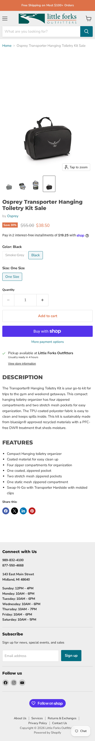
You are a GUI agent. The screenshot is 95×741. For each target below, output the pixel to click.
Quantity (8, 290)
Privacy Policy (37, 723)
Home (7, 46)
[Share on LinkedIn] (23, 510)
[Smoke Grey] (15, 260)
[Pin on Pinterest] (32, 510)
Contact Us (59, 723)
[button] (9, 184)
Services (37, 718)
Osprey (12, 216)
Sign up (71, 655)
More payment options (47, 342)
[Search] (86, 31)
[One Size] (12, 282)
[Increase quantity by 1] (42, 300)
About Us (20, 718)
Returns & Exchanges (62, 718)
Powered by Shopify (47, 733)
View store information (22, 363)
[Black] (36, 260)
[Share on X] (14, 510)
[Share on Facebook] (5, 510)
